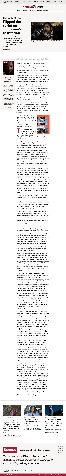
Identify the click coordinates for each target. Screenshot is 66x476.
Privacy (52, 474)
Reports (24, 1)
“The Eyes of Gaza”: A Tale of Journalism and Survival (32, 421)
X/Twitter (60, 448)
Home (18, 10)
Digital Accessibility (59, 474)
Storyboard (35, 1)
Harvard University (40, 474)
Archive (42, 1)
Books (4, 15)
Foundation (24, 450)
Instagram (60, 450)
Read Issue (7, 107)
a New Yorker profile (25, 366)
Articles (25, 10)
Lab (30, 1)
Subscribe (48, 1)
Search (60, 1)
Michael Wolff (7, 49)
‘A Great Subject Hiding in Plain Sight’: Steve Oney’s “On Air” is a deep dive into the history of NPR (54, 423)
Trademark (47, 474)
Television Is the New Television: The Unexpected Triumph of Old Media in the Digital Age (25, 119)
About (31, 10)
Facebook (60, 452)
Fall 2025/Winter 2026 (42, 10)
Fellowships (17, 1)
